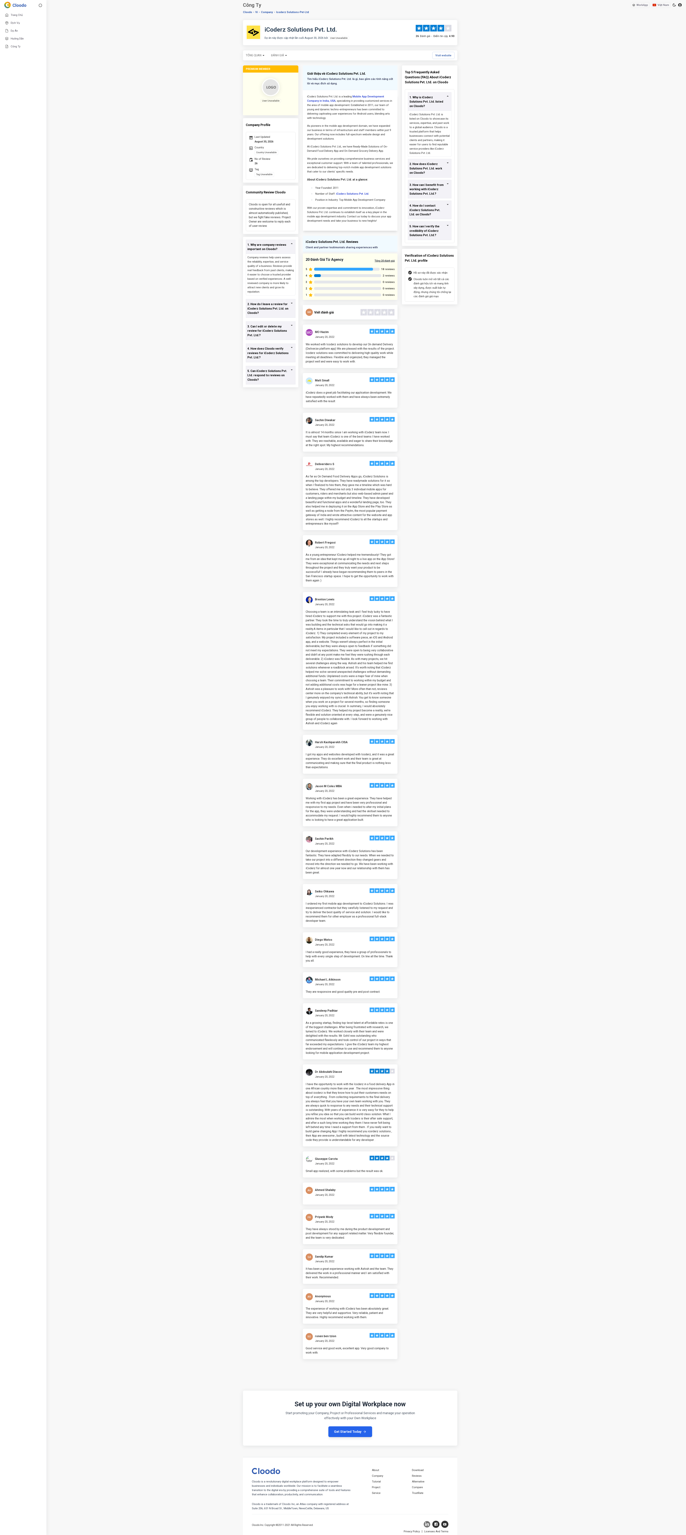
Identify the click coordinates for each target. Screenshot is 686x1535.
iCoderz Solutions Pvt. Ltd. (352, 193)
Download (418, 1470)
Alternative (418, 1481)
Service (376, 1493)
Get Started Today (347, 1431)
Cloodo (247, 12)
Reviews (417, 1475)
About (375, 1470)
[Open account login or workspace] (680, 5)
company (267, 12)
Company (377, 1475)
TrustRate (417, 1493)
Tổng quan (253, 55)
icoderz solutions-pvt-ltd (292, 12)
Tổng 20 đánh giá (385, 261)
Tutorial (376, 1481)
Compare (417, 1487)
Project (376, 1487)
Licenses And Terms (436, 1531)
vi (256, 12)
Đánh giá (277, 55)
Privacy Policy (412, 1531)
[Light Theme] (674, 5)
